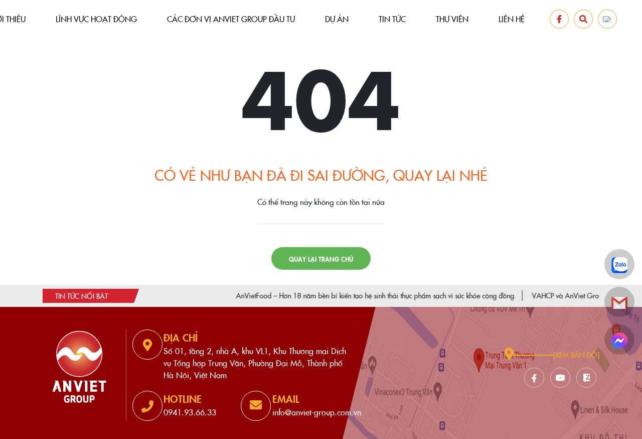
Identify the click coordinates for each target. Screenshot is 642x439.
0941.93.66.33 (190, 411)
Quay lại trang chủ (321, 259)
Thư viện (452, 19)
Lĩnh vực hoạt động (96, 19)
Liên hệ (512, 19)
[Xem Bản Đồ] (576, 355)
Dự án (337, 19)
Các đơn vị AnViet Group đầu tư (231, 19)
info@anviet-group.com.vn (316, 411)
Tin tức (392, 19)
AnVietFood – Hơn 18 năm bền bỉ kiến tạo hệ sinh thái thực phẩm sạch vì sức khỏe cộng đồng (363, 295)
